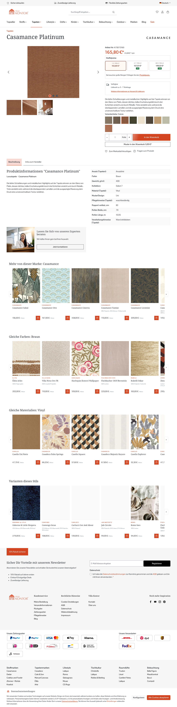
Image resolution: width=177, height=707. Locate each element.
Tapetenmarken (42, 667)
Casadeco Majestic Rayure (113, 454)
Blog (36, 618)
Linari (121, 674)
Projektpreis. (145, 75)
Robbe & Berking (98, 677)
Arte (36, 684)
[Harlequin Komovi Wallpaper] (85, 358)
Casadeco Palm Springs (52, 454)
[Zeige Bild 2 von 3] (53, 96)
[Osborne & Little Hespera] (26, 503)
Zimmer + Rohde (13, 681)
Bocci (149, 677)
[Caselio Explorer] (145, 432)
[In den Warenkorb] (38, 318)
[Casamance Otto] (56, 285)
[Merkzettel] (157, 12)
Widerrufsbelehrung (69, 612)
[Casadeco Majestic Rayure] (115, 432)
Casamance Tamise (110, 307)
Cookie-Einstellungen (70, 602)
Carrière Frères (125, 677)
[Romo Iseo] (145, 503)
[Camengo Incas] (56, 503)
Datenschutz (66, 608)
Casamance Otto (49, 307)
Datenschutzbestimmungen (114, 574)
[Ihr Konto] (162, 12)
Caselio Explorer (138, 454)
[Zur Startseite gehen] (19, 11)
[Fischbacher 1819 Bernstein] (115, 358)
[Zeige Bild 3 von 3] (57, 96)
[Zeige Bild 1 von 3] (50, 96)
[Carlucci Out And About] (85, 503)
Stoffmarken (12, 667)
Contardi (150, 681)
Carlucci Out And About (82, 525)
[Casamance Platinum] (53, 72)
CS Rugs (66, 684)
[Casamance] (158, 37)
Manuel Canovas (41, 677)
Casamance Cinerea (81, 307)
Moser (65, 681)
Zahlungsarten (40, 612)
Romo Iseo (135, 525)
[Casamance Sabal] (26, 285)
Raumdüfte (124, 667)
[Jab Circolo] (115, 503)
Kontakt (91, 602)
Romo (65, 674)
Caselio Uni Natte (20, 454)
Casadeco (39, 671)
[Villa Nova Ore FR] (56, 358)
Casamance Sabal (20, 307)
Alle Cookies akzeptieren (158, 697)
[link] (150, 601)
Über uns (92, 605)
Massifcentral (152, 674)
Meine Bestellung (41, 602)
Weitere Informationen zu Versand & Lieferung (127, 91)
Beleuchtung (153, 667)
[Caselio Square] (85, 432)
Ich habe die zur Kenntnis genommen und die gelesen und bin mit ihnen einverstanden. (131, 575)
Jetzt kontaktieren (60, 247)
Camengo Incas (49, 525)
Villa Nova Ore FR (50, 380)
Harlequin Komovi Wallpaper (85, 380)
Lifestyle (67, 667)
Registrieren (157, 563)
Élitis (36, 681)
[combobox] (90, 12)
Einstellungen (112, 701)
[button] (143, 151)
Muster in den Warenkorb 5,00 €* (138, 144)
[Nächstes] (98, 72)
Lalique (66, 671)
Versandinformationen (43, 605)
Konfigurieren (138, 697)
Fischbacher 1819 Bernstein (114, 380)
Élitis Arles (17, 380)
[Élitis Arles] (26, 358)
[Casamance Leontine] (145, 285)
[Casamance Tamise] (115, 285)
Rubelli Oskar (137, 380)
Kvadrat (10, 684)
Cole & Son (39, 674)
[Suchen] (114, 12)
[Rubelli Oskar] (145, 358)
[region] (53, 80)
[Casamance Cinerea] (85, 285)
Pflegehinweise (40, 615)
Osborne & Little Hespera (24, 525)
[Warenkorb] (167, 12)
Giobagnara (67, 677)
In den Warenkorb (151, 137)
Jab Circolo (106, 525)
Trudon (122, 671)
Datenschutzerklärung (70, 701)
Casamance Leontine (140, 307)
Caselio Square (78, 454)
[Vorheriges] (8, 72)
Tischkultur (96, 667)
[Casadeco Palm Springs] (56, 432)
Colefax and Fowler (14, 677)
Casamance (11, 671)
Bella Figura (152, 671)
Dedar (9, 674)
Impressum (65, 615)
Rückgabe (38, 608)
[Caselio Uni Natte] (26, 432)
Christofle (95, 671)
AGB (155, 574)
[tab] (14, 162)
